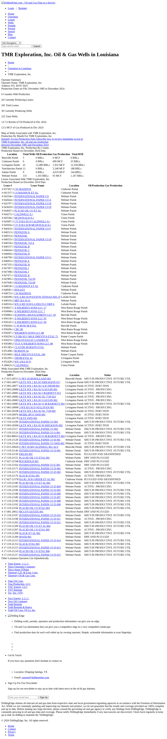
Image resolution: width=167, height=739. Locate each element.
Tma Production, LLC (19, 584)
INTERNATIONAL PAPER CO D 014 (40, 540)
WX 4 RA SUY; (22, 361)
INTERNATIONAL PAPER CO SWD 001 (42, 443)
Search (11, 31)
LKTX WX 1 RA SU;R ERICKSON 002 (41, 425)
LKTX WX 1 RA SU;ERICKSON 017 (39, 382)
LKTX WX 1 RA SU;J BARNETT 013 (40, 393)
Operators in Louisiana (19, 68)
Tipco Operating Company (21, 566)
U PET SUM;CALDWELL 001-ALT (38, 447)
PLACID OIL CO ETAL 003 (34, 508)
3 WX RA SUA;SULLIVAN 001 (36, 407)
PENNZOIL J (21, 271)
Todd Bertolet (15, 604)
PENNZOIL (20, 235)
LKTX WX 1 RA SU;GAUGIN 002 (38, 400)
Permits (11, 25)
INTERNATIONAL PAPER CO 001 (38, 421)
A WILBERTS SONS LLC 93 (30, 318)
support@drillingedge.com (35, 677)
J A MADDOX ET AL (26, 192)
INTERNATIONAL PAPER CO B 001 (40, 439)
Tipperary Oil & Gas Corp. (22, 575)
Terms (11, 734)
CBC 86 (18, 329)
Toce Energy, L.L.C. (18, 598)
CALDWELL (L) (23, 214)
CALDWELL (21, 365)
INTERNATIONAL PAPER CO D (32, 207)
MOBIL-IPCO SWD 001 (32, 414)
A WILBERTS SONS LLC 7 (29, 311)
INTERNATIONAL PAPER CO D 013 (40, 547)
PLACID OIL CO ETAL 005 (34, 529)
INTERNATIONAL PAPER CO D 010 (40, 515)
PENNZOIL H (22, 264)
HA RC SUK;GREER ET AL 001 (37, 479)
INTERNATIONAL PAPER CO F (32, 228)
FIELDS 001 (26, 454)
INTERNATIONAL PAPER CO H (32, 239)
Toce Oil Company (18, 601)
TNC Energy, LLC (18, 587)
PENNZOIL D (22, 253)
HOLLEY (19, 289)
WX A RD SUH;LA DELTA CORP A (34, 304)
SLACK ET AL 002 (29, 533)
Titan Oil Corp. (15, 581)
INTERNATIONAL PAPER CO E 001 (39, 465)
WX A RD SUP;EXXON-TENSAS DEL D (37, 297)
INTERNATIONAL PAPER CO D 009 (40, 504)
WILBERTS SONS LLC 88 (29, 333)
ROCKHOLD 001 (29, 461)
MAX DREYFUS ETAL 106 (29, 354)
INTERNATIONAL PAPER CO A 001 (39, 432)
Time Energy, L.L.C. (18, 563)
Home (11, 13)
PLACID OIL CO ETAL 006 (34, 551)
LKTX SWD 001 (28, 418)
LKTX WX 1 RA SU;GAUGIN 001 (38, 389)
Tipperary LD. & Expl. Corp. (23, 572)
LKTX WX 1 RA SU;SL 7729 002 (37, 411)
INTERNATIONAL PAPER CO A (32, 200)
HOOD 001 (25, 536)
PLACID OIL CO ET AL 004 (34, 526)
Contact (12, 37)
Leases (11, 19)
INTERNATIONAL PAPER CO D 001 (40, 450)
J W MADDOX (22, 189)
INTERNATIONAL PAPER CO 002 (38, 429)
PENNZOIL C (22, 250)
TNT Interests (15, 590)
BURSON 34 (21, 350)
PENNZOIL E (22, 261)
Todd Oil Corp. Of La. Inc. (22, 610)
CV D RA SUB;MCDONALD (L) (32, 225)
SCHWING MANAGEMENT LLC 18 (35, 315)
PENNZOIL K (22, 275)
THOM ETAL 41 (23, 358)
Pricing (11, 28)
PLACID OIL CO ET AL (27, 210)
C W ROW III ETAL (25, 325)
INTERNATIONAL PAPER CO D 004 (40, 486)
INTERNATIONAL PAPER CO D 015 (40, 554)
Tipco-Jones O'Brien (18, 569)
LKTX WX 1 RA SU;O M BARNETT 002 (42, 436)
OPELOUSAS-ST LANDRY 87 (31, 340)
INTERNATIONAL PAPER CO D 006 (40, 493)
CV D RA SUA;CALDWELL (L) (32, 221)
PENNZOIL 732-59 (24, 279)
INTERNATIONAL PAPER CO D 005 (40, 490)
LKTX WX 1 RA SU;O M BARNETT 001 (42, 403)
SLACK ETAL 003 (29, 544)
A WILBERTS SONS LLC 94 (30, 322)
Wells (11, 22)
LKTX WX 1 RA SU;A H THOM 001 (39, 385)
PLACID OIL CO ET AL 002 (34, 483)
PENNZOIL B (22, 246)
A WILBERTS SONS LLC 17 (30, 307)
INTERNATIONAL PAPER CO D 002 (40, 468)
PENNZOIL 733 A (24, 243)
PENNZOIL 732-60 (24, 282)
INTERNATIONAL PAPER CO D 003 (40, 472)
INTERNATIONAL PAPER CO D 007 (40, 497)
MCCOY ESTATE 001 (31, 511)
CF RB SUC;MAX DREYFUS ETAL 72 (36, 336)
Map (10, 34)
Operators (13, 16)
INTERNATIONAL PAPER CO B (32, 203)
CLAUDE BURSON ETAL (29, 347)
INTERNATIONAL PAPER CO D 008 (40, 500)
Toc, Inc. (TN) (15, 592)
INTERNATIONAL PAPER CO (31, 196)
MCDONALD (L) (24, 217)
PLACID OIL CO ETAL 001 (34, 457)
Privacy (12, 732)
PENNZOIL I (21, 268)
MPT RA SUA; (22, 300)
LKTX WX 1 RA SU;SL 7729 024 (37, 396)
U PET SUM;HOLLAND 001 (35, 378)
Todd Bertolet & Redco (20, 607)
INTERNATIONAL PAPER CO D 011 (40, 518)
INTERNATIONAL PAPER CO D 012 (40, 522)
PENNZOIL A (22, 232)
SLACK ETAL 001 (29, 475)
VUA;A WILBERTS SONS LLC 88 (33, 343)
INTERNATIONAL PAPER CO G (32, 257)
